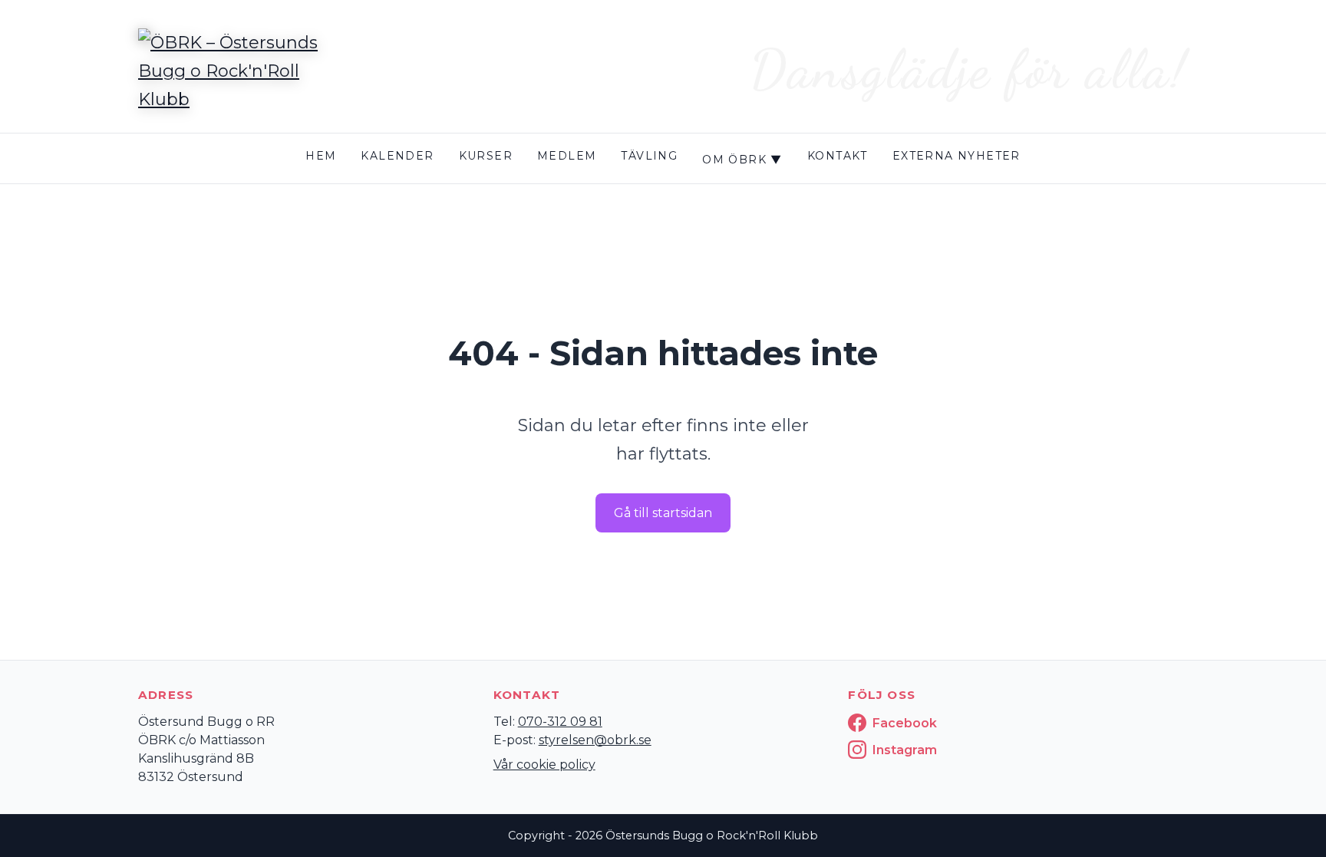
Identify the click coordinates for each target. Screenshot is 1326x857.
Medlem (566, 156)
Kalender (397, 156)
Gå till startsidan (663, 513)
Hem (320, 156)
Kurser (486, 156)
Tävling (649, 156)
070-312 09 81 (560, 721)
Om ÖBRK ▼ (742, 159)
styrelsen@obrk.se (595, 740)
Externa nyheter (956, 156)
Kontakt (837, 156)
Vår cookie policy (544, 764)
